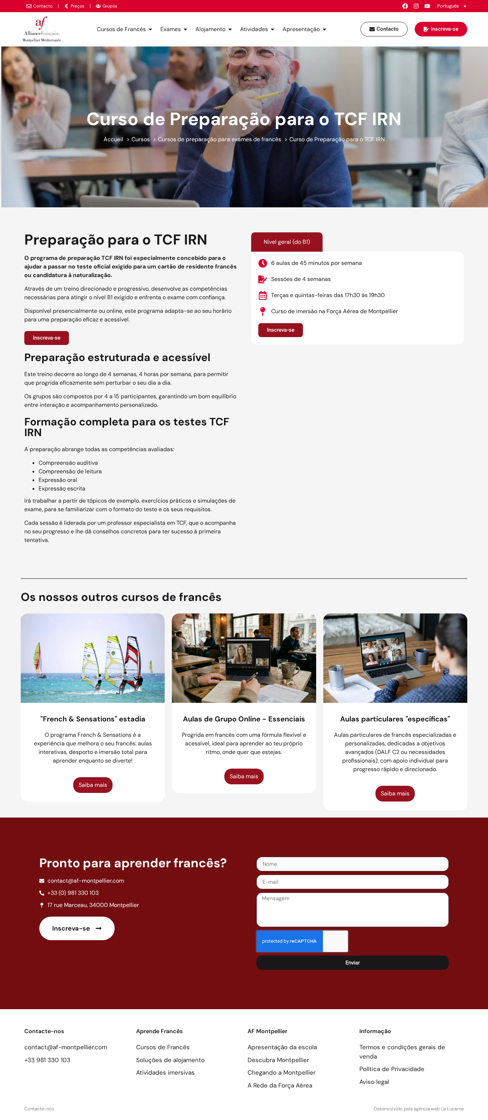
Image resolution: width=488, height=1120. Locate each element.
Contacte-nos (39, 1109)
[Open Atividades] (272, 29)
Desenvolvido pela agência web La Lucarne (419, 1109)
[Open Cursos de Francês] (150, 29)
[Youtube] (427, 6)
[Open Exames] (185, 29)
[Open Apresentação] (324, 29)
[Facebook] (405, 6)
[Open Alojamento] (230, 29)
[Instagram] (416, 6)
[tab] (287, 242)
